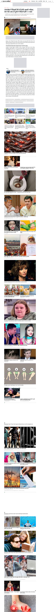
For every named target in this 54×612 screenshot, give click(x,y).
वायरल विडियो (40, 1)
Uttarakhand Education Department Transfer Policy (27, 99)
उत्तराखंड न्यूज (25, 1)
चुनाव (29, 1)
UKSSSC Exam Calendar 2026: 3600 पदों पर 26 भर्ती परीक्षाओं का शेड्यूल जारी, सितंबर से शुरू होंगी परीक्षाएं (9, 127)
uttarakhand (7, 102)
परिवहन (16, 114)
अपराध (5, 114)
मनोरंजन (44, 1)
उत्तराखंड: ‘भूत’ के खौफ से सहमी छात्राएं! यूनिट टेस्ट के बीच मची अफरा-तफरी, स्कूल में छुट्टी (15, 71)
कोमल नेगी (7, 17)
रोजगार (37, 1)
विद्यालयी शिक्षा (20, 17)
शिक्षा (17, 17)
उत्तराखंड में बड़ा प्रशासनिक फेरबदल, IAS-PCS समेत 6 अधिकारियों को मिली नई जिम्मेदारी (30, 116)
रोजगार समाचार (6, 124)
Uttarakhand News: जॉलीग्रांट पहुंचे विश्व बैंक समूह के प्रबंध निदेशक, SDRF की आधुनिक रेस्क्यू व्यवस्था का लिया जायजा (20, 127)
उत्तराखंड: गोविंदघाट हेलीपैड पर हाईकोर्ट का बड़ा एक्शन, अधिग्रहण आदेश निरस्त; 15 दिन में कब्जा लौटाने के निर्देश (30, 127)
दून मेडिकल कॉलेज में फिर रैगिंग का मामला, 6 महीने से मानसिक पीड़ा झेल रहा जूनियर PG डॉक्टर (29, 71)
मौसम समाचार (33, 1)
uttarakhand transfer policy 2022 (26, 17)
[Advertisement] (27, 4)
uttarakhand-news (12, 102)
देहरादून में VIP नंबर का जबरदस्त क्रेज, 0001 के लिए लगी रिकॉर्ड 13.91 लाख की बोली (20, 116)
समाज (26, 114)
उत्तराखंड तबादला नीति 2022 (17, 99)
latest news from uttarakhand (19, 102)
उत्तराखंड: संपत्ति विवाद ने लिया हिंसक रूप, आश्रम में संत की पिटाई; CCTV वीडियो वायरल (9, 116)
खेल (46, 1)
